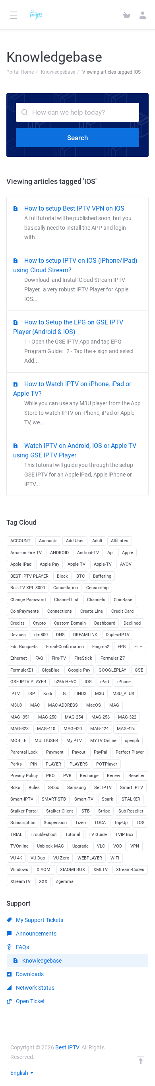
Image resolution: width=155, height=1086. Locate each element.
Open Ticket (30, 1001)
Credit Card (122, 611)
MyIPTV (74, 740)
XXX (43, 881)
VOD (117, 846)
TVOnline (19, 846)
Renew (113, 775)
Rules (34, 787)
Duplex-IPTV (118, 634)
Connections (59, 611)
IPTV (15, 693)
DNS (60, 634)
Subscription (22, 822)
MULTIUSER (46, 740)
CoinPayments (24, 611)
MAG (114, 705)
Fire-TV (59, 658)
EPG (122, 646)
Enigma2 (100, 646)
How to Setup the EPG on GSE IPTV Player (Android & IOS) (73, 341)
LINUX (80, 693)
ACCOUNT (20, 540)
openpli (132, 740)
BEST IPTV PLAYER (29, 576)
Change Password (28, 599)
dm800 (41, 634)
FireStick (83, 658)
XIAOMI (44, 869)
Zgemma (65, 881)
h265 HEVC (65, 681)
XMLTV (100, 869)
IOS (88, 681)
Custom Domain (70, 623)
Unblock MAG (50, 846)
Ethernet (18, 658)
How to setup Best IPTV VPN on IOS (78, 222)
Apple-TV (103, 564)
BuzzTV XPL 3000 (27, 587)
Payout (78, 752)
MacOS (93, 705)
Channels (96, 599)
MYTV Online (103, 740)
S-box (53, 787)
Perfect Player (130, 752)
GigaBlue (51, 670)
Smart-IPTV (21, 799)
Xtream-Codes (130, 869)
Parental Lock (24, 752)
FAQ (39, 658)
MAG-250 (47, 717)
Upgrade (80, 846)
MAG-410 (46, 728)
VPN (134, 846)
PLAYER (53, 764)
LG (63, 693)
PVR (67, 775)
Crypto (39, 623)
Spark (107, 799)
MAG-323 (19, 728)
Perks (16, 764)
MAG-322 (127, 717)
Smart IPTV (131, 787)
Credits (17, 623)
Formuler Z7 (113, 658)
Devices (18, 634)
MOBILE (18, 740)
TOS (140, 822)
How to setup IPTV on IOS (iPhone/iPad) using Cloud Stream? (75, 279)
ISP (31, 693)
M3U (99, 693)
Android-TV (88, 552)
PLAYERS (79, 764)
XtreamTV (20, 881)
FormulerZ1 (21, 670)
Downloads (29, 974)
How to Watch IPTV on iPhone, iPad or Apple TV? (77, 403)
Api (110, 552)
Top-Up (121, 822)
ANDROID (59, 552)
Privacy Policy (24, 775)
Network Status (34, 987)
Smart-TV (83, 799)
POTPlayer (106, 764)
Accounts (48, 540)
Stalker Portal (24, 811)
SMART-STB (54, 799)
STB (85, 811)
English (19, 1073)
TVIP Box (124, 834)
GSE (139, 670)
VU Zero (61, 858)
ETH (138, 646)
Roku (15, 787)
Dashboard (104, 623)
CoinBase (123, 599)
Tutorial (72, 834)
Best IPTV (67, 1047)
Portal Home (20, 72)
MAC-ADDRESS (63, 705)
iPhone (124, 681)
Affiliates (119, 540)
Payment (55, 752)
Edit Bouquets (24, 646)
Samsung (76, 787)
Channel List (66, 599)
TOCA (100, 822)
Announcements (35, 933)
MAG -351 (20, 717)
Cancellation (65, 587)
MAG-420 (73, 728)
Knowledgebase (58, 72)
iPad (104, 681)
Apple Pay (49, 564)
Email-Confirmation (65, 646)
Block (62, 576)
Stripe (104, 811)
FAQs (22, 947)
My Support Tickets (39, 920)
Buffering (102, 576)
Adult (97, 540)
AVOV (126, 564)
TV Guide (98, 834)
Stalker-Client (59, 811)
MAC (35, 705)
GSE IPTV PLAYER (28, 681)
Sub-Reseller (130, 811)
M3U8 (16, 705)
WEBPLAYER (90, 858)
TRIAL (16, 834)
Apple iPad (20, 564)
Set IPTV (103, 787)
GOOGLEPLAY (112, 670)
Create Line (91, 611)
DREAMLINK (85, 634)
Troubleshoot (44, 834)
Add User (75, 540)
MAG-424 (99, 728)
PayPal (100, 752)
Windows (19, 869)
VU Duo (38, 858)
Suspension (55, 822)
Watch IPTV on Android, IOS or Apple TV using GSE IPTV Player (74, 464)
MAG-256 (100, 717)
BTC (80, 576)
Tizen (80, 822)
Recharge (89, 775)
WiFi (114, 858)
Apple (127, 552)
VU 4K (16, 858)
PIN (33, 764)
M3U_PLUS (123, 693)
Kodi (47, 693)
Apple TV (76, 564)
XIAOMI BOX (72, 869)
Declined (132, 623)
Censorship (97, 587)
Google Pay (79, 670)
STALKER (131, 799)
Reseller (136, 775)
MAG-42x (126, 728)
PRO (50, 775)
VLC (101, 846)
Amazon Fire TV (26, 552)
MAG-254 (74, 717)
